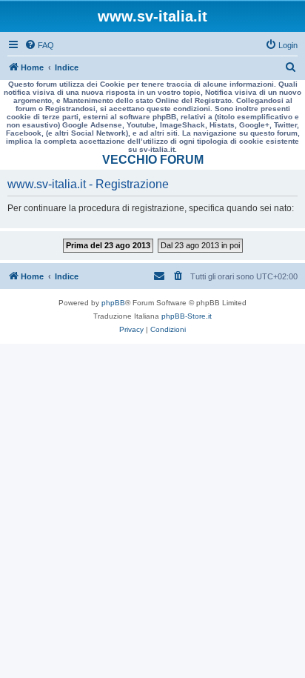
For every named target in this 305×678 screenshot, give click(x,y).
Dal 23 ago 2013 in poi (200, 245)
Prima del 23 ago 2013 (108, 245)
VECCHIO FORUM (153, 159)
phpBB (113, 303)
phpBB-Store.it (186, 316)
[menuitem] (39, 45)
